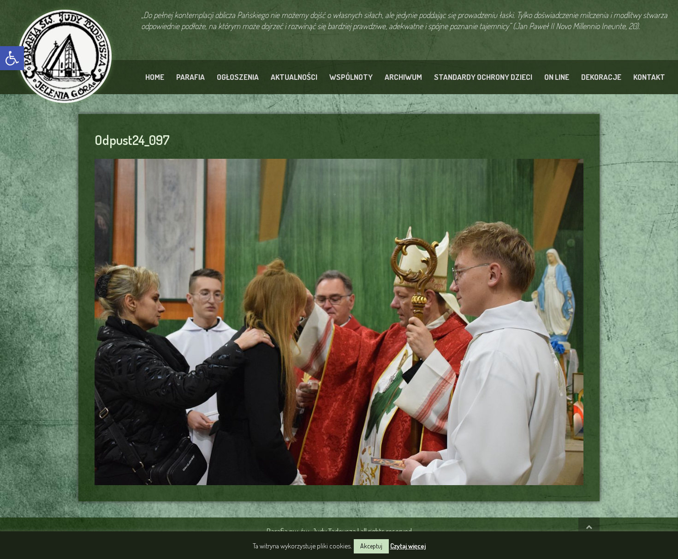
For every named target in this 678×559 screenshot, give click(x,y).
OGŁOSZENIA (238, 77)
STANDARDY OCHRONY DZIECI (483, 77)
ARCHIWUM (403, 77)
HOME (154, 77)
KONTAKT (649, 77)
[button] (12, 58)
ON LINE (556, 77)
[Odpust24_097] (339, 320)
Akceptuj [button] (371, 546)
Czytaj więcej (408, 545)
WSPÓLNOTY (351, 77)
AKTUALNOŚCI (294, 77)
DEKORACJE (601, 77)
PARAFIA (190, 77)
